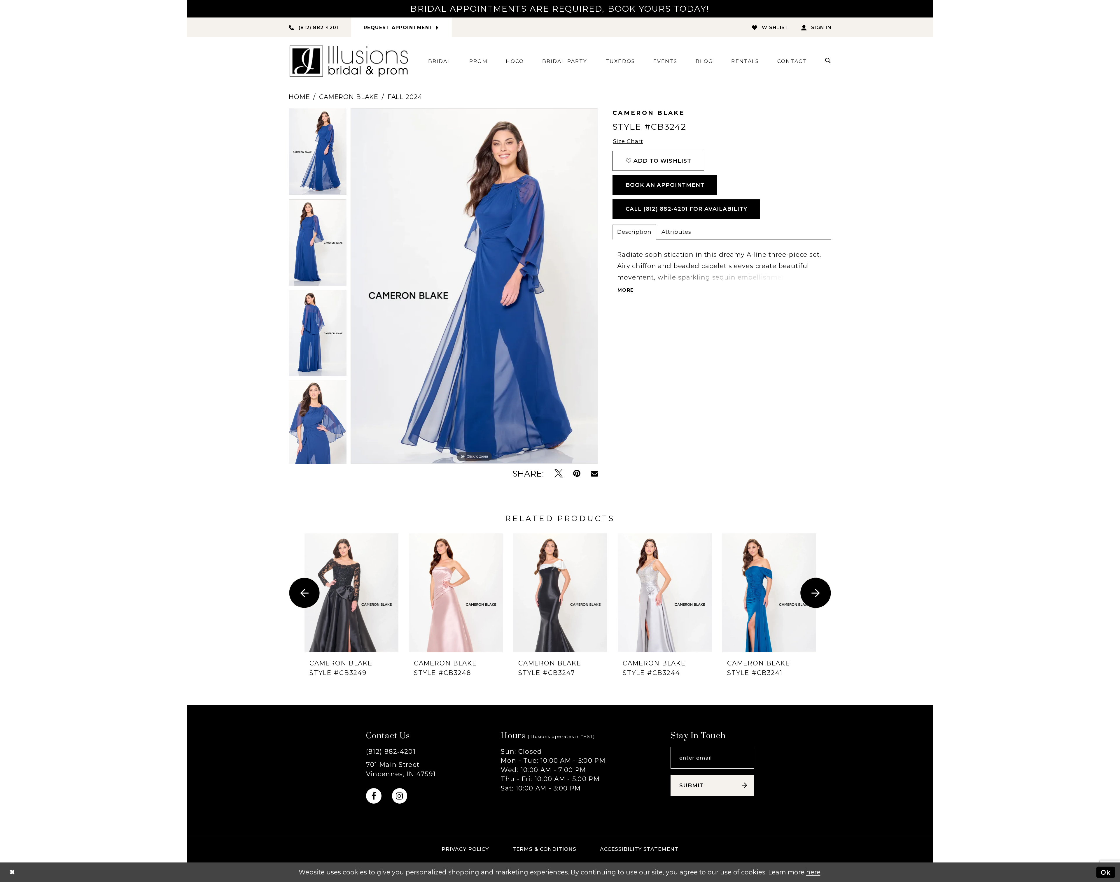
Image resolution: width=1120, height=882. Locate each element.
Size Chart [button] (628, 141)
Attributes (676, 232)
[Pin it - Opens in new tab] (576, 473)
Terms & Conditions (544, 849)
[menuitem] (439, 61)
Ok (1106, 872)
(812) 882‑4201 (391, 751)
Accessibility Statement (639, 849)
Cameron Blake (348, 97)
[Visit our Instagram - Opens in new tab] (399, 796)
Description (634, 232)
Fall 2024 (405, 97)
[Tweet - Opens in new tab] (558, 473)
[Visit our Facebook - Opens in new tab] (374, 796)
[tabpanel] (317, 153)
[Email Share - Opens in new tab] (594, 474)
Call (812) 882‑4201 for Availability (686, 208)
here (813, 872)
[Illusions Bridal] (349, 61)
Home (299, 97)
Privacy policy (465, 849)
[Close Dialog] (12, 872)
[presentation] (351, 592)
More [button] (625, 290)
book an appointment (665, 185)
